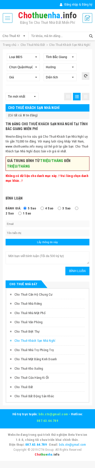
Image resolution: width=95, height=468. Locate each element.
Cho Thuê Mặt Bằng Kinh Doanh (35, 359)
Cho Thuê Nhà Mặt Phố (30, 313)
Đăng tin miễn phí (87, 18)
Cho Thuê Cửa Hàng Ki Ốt (31, 378)
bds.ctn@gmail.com (53, 414)
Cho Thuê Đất (23, 387)
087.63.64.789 (47, 421)
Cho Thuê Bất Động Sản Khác (34, 396)
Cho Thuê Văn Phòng (28, 322)
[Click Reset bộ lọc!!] (85, 76)
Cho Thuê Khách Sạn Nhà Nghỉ (34, 341)
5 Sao (32, 208)
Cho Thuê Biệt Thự (27, 331)
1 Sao (27, 213)
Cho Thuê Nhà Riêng (28, 303)
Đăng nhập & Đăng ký (78, 4)
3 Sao (66, 208)
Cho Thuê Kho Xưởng (28, 368)
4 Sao (49, 208)
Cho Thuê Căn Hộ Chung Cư (33, 294)
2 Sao (10, 213)
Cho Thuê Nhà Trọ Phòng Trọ (34, 350)
